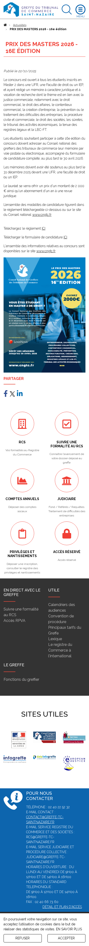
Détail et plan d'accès (62, 907)
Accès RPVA (14, 620)
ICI (43, 228)
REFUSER (22, 938)
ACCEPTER (66, 938)
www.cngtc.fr (42, 215)
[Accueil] (5, 25)
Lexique (55, 639)
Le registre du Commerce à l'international (60, 650)
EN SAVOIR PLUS (69, 929)
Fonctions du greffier (21, 679)
